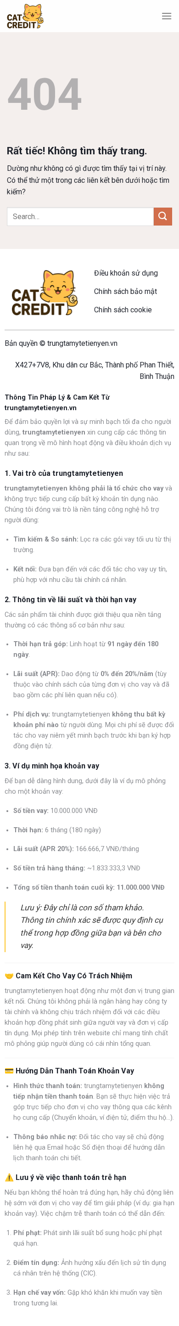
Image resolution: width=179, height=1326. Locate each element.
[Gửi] (163, 217)
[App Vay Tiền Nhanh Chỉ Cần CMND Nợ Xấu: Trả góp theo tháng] (25, 16)
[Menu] (166, 16)
